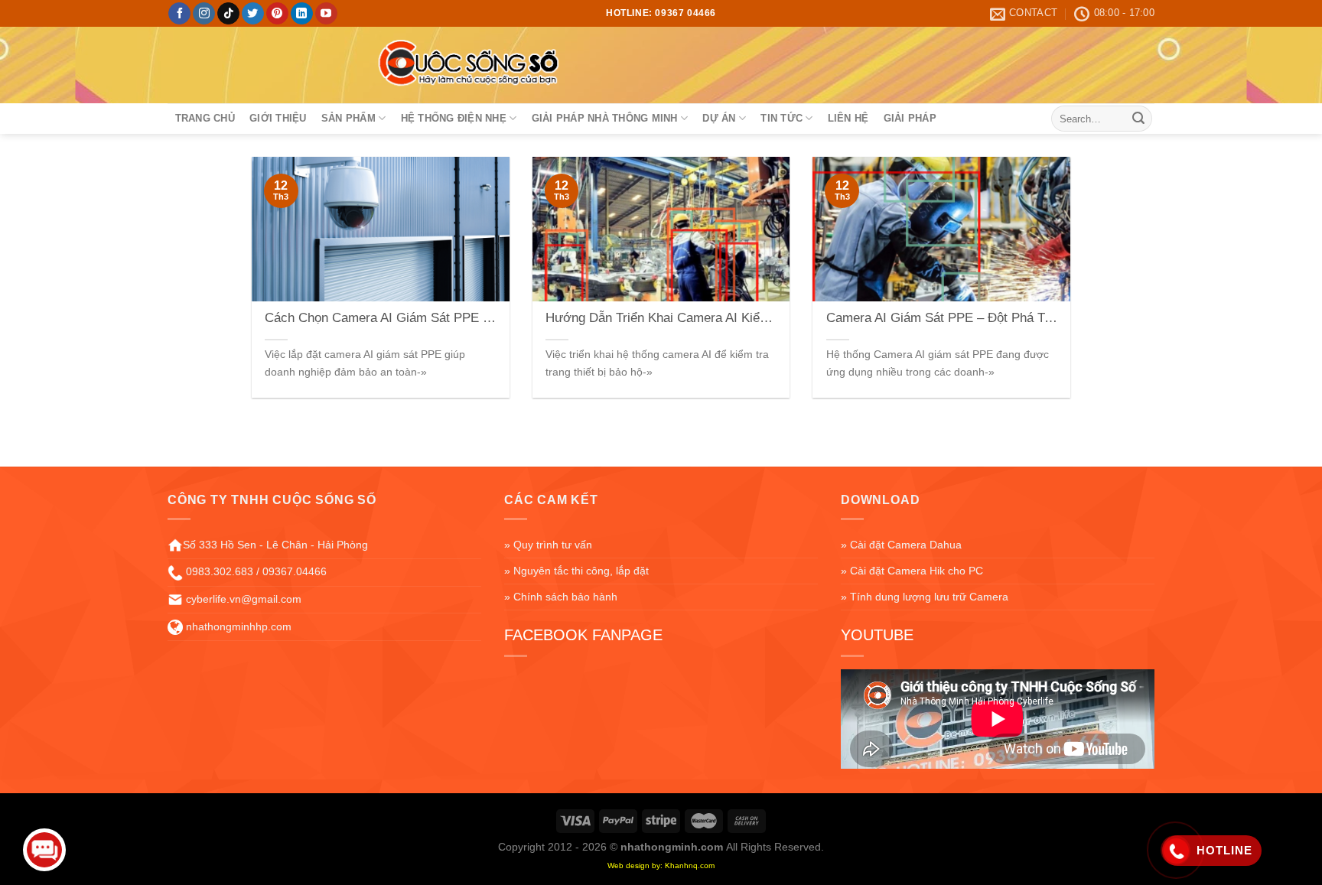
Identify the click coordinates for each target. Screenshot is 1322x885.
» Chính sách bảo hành (560, 597)
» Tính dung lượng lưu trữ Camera (924, 597)
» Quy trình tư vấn (548, 544)
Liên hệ (848, 118)
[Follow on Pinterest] (277, 13)
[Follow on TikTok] (228, 13)
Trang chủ (205, 118)
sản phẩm (348, 118)
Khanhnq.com (690, 865)
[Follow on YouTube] (326, 13)
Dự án (718, 118)
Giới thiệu (278, 118)
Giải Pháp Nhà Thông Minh (605, 118)
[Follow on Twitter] (253, 13)
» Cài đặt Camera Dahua (901, 544)
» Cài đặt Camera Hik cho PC (912, 571)
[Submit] (1138, 119)
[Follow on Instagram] (204, 13)
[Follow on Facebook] (179, 13)
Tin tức (781, 118)
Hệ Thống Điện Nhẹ (453, 118)
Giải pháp (910, 118)
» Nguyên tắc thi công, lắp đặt (576, 571)
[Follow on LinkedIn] (302, 13)
